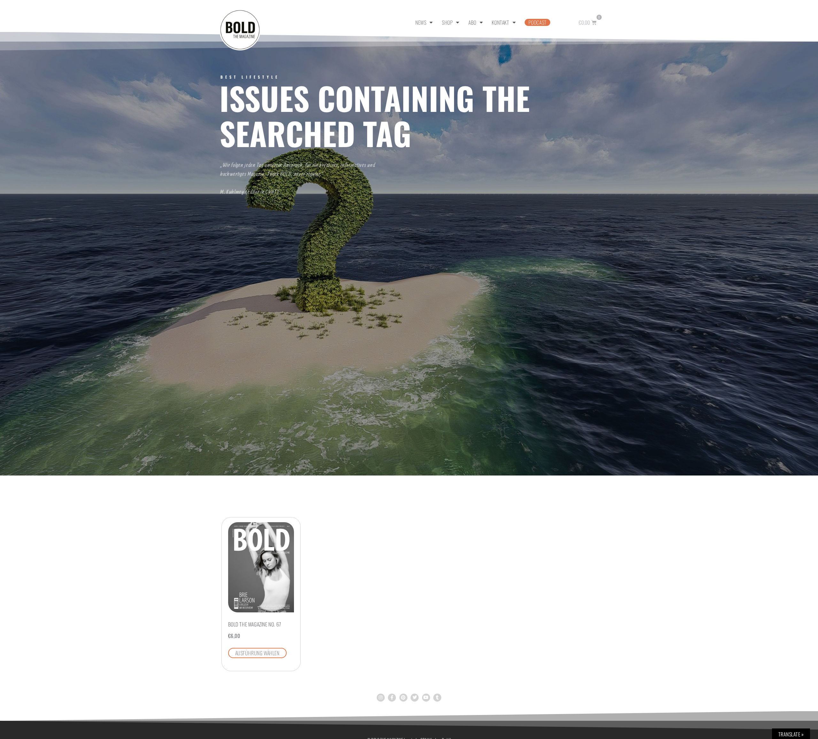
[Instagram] (381, 698)
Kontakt (500, 22)
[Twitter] (415, 698)
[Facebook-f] (392, 698)
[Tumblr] (437, 698)
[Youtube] (426, 698)
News (420, 22)
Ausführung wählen (257, 653)
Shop (447, 22)
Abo (472, 22)
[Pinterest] (403, 698)
